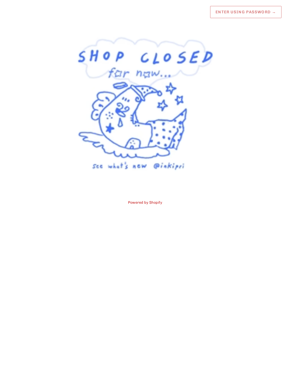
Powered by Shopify (145, 202)
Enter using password (246, 12)
